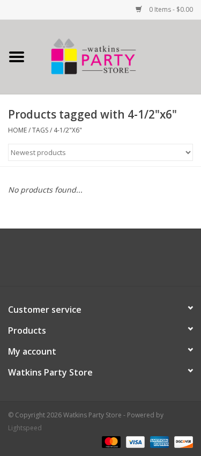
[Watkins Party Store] (117, 56)
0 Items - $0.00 (170, 9)
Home (17, 130)
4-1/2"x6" (68, 130)
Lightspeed (25, 427)
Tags (40, 130)
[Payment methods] (110, 441)
